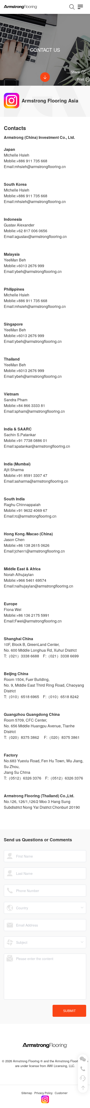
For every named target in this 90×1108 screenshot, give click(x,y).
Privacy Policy (43, 1093)
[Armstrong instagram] (45, 1098)
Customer (61, 1093)
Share (75, 71)
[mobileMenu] (80, 7)
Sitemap (26, 1093)
